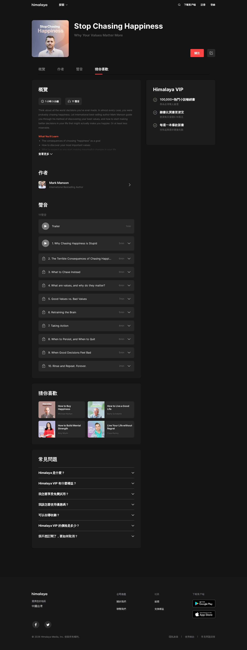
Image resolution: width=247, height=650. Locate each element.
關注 (197, 53)
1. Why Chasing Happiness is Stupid (74, 243)
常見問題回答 (208, 636)
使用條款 (189, 636)
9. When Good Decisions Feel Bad (69, 352)
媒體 (157, 601)
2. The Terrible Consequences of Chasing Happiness (80, 258)
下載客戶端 (190, 4)
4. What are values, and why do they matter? (76, 285)
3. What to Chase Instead (64, 272)
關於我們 (121, 601)
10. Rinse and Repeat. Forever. (67, 366)
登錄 (213, 4)
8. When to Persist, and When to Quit (71, 339)
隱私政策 (173, 636)
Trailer (56, 226)
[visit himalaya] (39, 5)
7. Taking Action (58, 325)
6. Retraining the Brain (62, 312)
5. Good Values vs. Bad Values (67, 299)
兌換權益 (159, 608)
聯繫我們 (121, 608)
